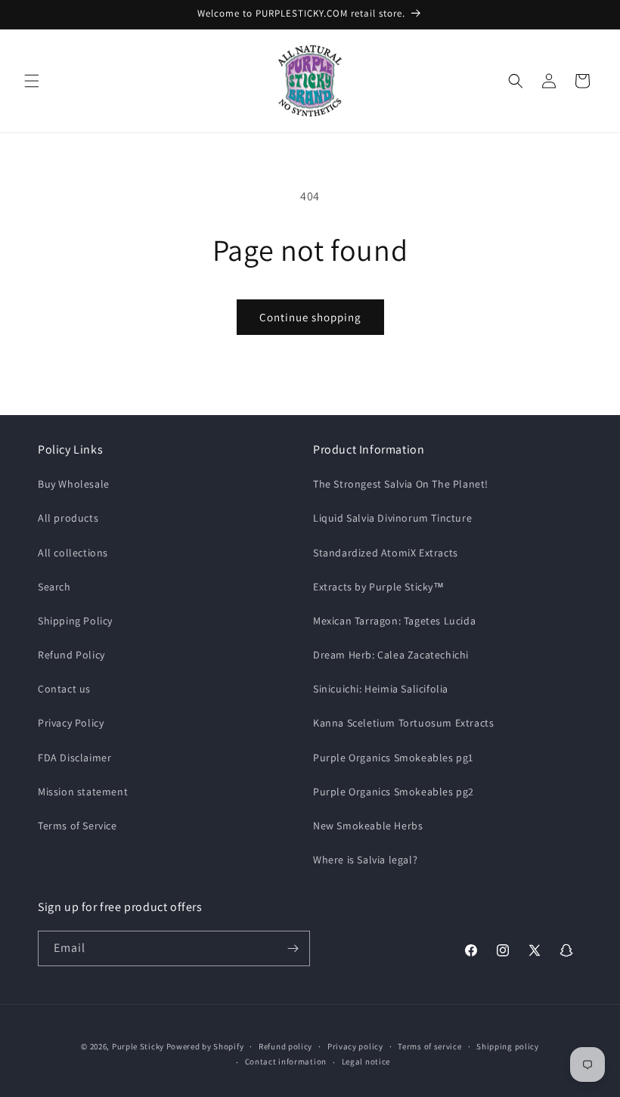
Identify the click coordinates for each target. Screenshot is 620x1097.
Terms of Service (77, 825)
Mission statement (83, 791)
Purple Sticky (138, 1046)
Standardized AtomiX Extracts (385, 552)
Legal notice (366, 1061)
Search (54, 586)
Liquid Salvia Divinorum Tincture (392, 518)
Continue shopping (310, 317)
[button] (31, 81)
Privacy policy (355, 1046)
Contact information (286, 1061)
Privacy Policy (71, 723)
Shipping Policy (75, 621)
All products (68, 518)
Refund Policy (71, 655)
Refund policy (285, 1046)
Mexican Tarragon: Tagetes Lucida (394, 621)
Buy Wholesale (74, 484)
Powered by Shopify (205, 1046)
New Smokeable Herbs (368, 825)
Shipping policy (507, 1046)
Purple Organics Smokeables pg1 (393, 757)
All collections (73, 552)
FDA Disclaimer (74, 757)
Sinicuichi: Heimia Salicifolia (380, 689)
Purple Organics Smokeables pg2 (393, 791)
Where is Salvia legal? (365, 859)
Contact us (64, 689)
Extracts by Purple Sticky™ (379, 586)
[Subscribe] (292, 948)
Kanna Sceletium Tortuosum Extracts (403, 723)
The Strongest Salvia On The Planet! (400, 484)
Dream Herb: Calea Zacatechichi (391, 655)
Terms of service (429, 1046)
